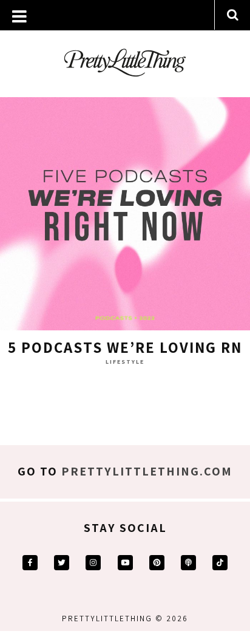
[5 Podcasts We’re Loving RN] (125, 208)
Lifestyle (125, 362)
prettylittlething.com (146, 471)
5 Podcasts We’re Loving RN (125, 347)
